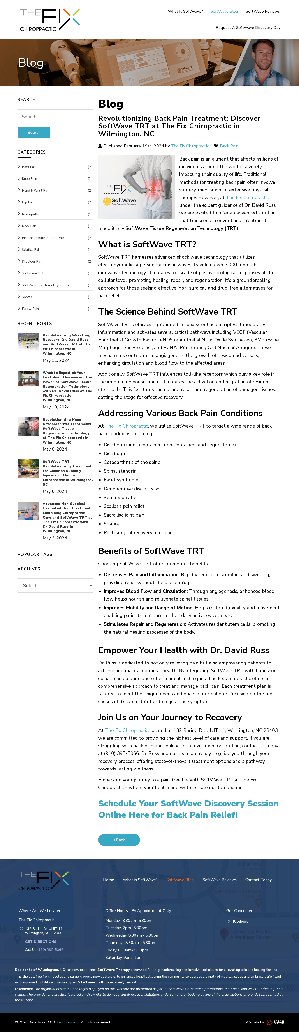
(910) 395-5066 (50, 949)
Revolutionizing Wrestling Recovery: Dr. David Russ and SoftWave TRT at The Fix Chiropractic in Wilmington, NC (67, 344)
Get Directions (40, 941)
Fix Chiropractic (68, 1022)
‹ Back (119, 840)
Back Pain (229, 146)
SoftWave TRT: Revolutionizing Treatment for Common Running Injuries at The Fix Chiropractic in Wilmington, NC (68, 473)
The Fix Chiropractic (190, 146)
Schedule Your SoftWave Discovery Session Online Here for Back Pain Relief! (188, 809)
